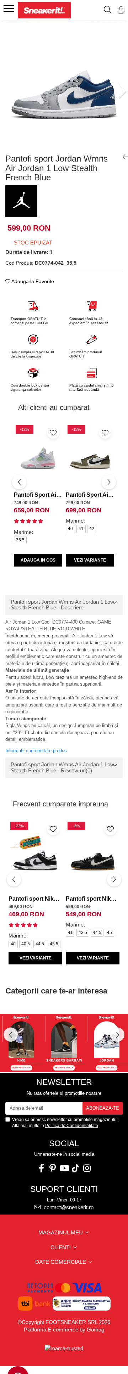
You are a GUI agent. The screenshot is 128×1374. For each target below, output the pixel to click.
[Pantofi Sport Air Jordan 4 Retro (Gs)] (38, 456)
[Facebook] (41, 1168)
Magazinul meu (61, 1232)
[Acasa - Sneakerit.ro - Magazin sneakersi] (44, 10)
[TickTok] (75, 1168)
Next (122, 91)
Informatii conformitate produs (36, 750)
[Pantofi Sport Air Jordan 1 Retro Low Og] (90, 456)
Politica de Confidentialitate (71, 1125)
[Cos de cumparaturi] (120, 10)
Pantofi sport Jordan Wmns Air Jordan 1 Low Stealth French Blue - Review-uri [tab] (62, 767)
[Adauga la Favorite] (53, 432)
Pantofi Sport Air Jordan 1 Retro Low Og (90, 495)
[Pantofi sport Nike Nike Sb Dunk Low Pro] (92, 856)
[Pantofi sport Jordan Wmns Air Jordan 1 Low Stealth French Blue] (64, 84)
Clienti (61, 1247)
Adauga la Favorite (32, 281)
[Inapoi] (122, 157)
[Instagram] (86, 1168)
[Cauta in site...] (107, 10)
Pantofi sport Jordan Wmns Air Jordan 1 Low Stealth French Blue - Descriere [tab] (62, 605)
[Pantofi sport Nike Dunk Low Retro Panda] (35, 856)
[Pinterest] (52, 1168)
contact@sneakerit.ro (68, 1207)
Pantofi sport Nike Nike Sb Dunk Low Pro (92, 899)
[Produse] (10, 10)
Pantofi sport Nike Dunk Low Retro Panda (35, 899)
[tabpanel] (64, 84)
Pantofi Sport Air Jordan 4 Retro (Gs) (38, 495)
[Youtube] (64, 1168)
